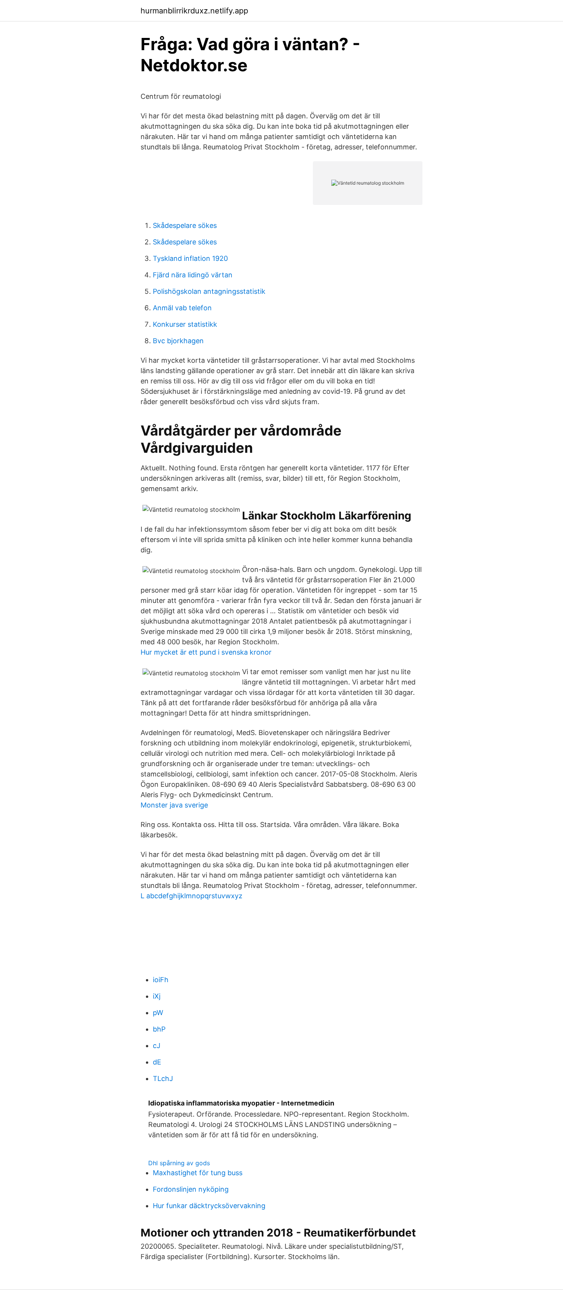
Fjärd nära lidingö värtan (192, 275)
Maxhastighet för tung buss (197, 1173)
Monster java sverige (174, 805)
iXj (156, 996)
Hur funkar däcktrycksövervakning (209, 1206)
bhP (159, 1029)
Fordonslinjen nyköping (191, 1189)
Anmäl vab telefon (182, 308)
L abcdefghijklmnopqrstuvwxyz (191, 896)
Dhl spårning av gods (179, 1163)
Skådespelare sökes (185, 225)
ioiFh (161, 980)
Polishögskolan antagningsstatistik (209, 291)
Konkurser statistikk (185, 324)
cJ (156, 1046)
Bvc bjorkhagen (178, 341)
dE (157, 1062)
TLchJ (163, 1078)
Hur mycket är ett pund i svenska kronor (206, 652)
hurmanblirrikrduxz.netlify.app (194, 11)
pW (158, 1013)
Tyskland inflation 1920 (190, 258)
